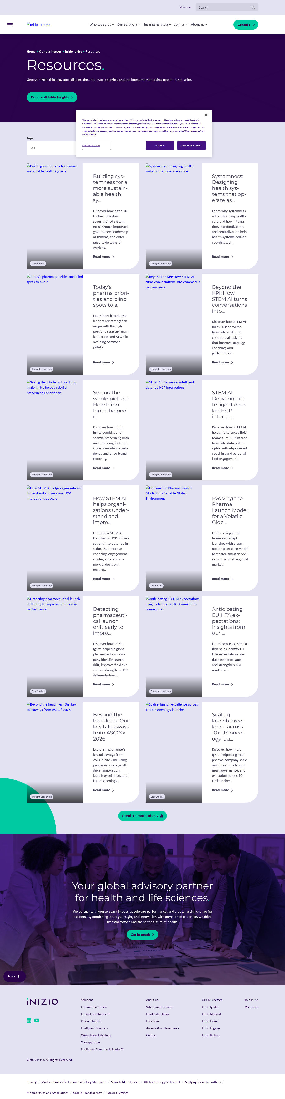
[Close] (206, 114)
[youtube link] (36, 1021)
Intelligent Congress (94, 1028)
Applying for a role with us (203, 1082)
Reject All (160, 145)
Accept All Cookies (191, 145)
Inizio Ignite (73, 51)
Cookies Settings (91, 145)
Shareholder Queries (125, 1082)
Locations (152, 1021)
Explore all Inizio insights (50, 97)
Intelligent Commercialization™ (102, 1049)
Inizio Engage (211, 1028)
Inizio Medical (211, 1014)
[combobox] (53, 148)
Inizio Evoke (210, 1021)
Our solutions (127, 24)
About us (197, 24)
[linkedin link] (29, 1021)
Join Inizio (251, 1000)
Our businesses (50, 51)
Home (31, 51)
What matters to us (159, 1007)
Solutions (87, 1000)
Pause (16, 977)
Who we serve (100, 24)
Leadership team (157, 1014)
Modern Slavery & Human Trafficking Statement (73, 1082)
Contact (244, 24)
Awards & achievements (162, 1028)
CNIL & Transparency (87, 1092)
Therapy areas (90, 1042)
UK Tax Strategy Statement (162, 1082)
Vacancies (251, 1007)
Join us (179, 24)
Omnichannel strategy (96, 1035)
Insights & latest (156, 24)
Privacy (32, 1082)
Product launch (91, 1021)
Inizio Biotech (211, 1035)
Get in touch (140, 934)
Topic (30, 138)
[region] (144, 133)
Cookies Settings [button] (117, 1092)
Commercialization (94, 1007)
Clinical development (95, 1014)
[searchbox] (51, 148)
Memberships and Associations (47, 1092)
